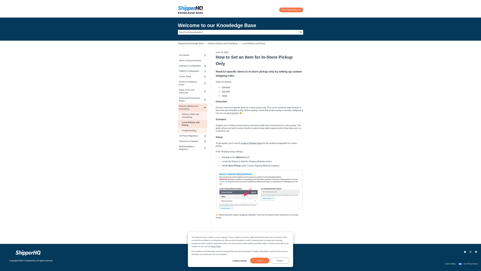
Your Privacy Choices (470, 264)
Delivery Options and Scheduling (222, 43)
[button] (205, 55)
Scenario (226, 91)
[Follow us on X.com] (465, 252)
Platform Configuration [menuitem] (189, 71)
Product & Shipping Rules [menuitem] (187, 83)
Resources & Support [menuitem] (188, 141)
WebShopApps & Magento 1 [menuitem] (187, 147)
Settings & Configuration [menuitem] (190, 66)
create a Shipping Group (252, 143)
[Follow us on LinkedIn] (476, 252)
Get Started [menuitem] (184, 55)
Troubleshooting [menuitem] (189, 130)
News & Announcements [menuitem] (190, 60)
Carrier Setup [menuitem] (185, 76)
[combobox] (238, 32)
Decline (280, 260)
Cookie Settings (450, 264)
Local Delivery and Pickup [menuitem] (191, 123)
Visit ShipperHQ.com (291, 10)
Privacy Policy (215, 246)
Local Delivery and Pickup (253, 43)
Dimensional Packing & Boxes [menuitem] (189, 99)
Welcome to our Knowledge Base (217, 25)
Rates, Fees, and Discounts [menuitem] (186, 91)
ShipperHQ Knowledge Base (191, 43)
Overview (226, 87)
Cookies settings (239, 260)
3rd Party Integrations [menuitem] (188, 136)
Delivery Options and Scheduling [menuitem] (188, 107)
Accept (260, 260)
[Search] (300, 32)
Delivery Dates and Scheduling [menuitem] (190, 115)
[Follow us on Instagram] (470, 252)
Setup (224, 96)
